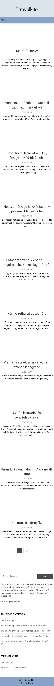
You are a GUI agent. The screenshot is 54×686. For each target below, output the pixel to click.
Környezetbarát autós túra (26, 313)
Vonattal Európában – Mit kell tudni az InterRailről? (23, 626)
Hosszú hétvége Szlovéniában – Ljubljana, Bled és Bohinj (26, 636)
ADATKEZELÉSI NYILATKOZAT (14, 668)
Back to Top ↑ (27, 683)
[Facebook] (10, 565)
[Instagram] (4, 565)
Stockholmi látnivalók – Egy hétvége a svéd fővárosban (25, 631)
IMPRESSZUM (7, 662)
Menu (3, 20)
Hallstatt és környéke (27, 523)
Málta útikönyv (27, 51)
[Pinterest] (17, 565)
